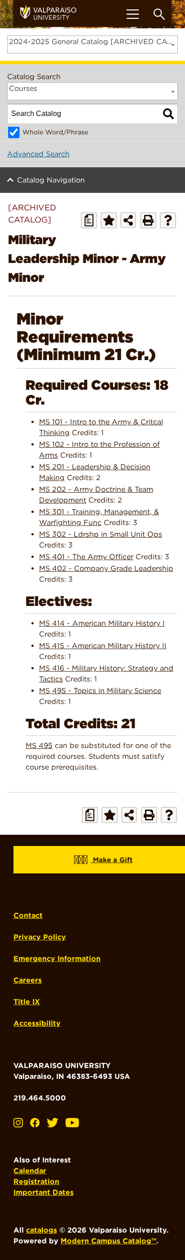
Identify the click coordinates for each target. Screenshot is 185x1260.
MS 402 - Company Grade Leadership (106, 568)
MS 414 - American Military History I (102, 623)
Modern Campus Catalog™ (108, 1241)
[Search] (168, 114)
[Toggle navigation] (132, 14)
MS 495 (39, 745)
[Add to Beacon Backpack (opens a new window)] (109, 220)
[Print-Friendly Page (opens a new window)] (148, 220)
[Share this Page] (128, 220)
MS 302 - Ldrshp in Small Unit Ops (100, 534)
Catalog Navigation (51, 180)
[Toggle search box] (159, 14)
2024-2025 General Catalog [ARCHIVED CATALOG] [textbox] (93, 41)
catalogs (41, 1230)
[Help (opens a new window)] (168, 220)
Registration (36, 1181)
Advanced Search (38, 154)
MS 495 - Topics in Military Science (100, 690)
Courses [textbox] (23, 88)
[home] (51, 13)
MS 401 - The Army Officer (86, 556)
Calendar (29, 1171)
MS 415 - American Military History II (103, 645)
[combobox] (92, 44)
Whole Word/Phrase (55, 132)
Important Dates (43, 1192)
